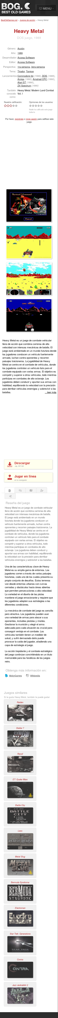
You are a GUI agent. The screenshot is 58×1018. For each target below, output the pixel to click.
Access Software (26, 57)
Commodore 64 (25, 75)
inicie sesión (31, 118)
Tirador (21, 71)
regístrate (19, 118)
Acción (21, 48)
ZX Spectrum (24, 85)
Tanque (30, 71)
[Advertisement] (29, 158)
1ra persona (24, 66)
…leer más (50, 392)
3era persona (38, 66)
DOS (44, 75)
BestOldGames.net (9, 20)
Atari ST (22, 82)
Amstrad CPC (40, 79)
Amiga (21, 79)
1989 (20, 53)
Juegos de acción (27, 20)
